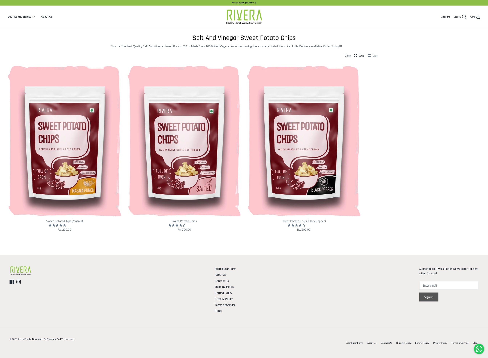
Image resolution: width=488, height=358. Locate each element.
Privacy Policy (224, 298)
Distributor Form (225, 268)
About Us (46, 16)
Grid (362, 55)
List (375, 55)
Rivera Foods (24, 339)
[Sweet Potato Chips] (184, 141)
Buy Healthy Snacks (19, 16)
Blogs (218, 310)
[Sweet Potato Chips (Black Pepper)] (304, 141)
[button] (58, 225)
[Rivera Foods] (244, 16)
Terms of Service (225, 304)
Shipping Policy (224, 286)
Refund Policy (223, 292)
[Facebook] (12, 282)
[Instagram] (18, 282)
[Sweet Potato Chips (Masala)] (65, 141)
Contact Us (222, 280)
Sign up (428, 297)
